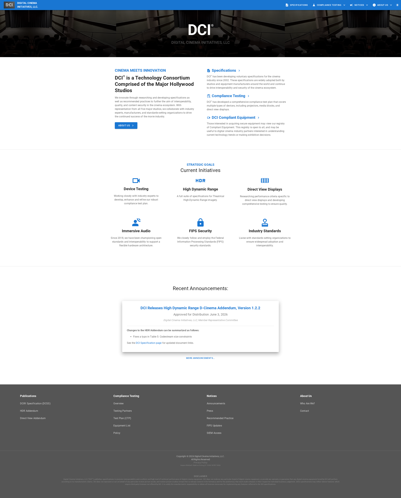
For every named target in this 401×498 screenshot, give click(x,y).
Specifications (299, 5)
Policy (116, 432)
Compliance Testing (329, 5)
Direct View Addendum (33, 418)
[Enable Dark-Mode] (397, 5)
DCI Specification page (148, 342)
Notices (359, 5)
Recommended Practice (220, 418)
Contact (304, 410)
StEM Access (214, 432)
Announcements (216, 403)
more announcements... (200, 358)
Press (210, 410)
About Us (382, 5)
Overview (118, 403)
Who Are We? (307, 403)
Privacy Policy (200, 462)
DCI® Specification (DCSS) (35, 403)
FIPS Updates (214, 425)
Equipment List (121, 425)
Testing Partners (122, 410)
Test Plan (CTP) (122, 418)
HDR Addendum (29, 410)
